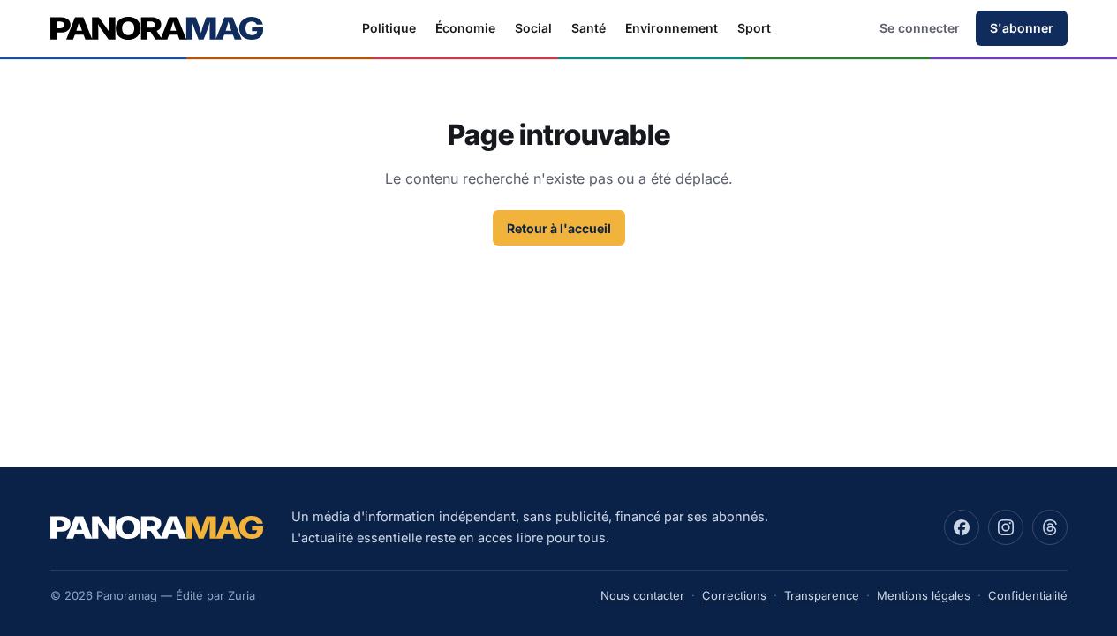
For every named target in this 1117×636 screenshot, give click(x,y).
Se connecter (919, 27)
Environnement (671, 27)
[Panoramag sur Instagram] (1005, 527)
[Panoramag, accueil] (157, 28)
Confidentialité (1028, 595)
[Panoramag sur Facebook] (961, 527)
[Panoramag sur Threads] (1050, 527)
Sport (754, 27)
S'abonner (1021, 27)
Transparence (821, 595)
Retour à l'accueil (559, 228)
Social (533, 27)
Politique (389, 27)
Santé (588, 27)
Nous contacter (642, 595)
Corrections (734, 595)
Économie (465, 27)
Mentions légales (923, 595)
